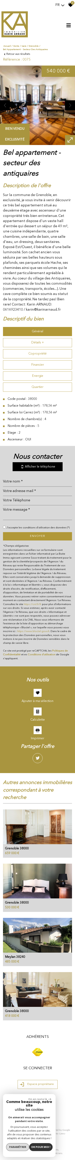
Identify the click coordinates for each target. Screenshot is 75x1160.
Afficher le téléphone (39, 467)
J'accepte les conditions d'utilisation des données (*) (38, 527)
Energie (37, 376)
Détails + (37, 342)
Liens (62, 1133)
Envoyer (37, 536)
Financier (37, 364)
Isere (24, 46)
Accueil (7, 46)
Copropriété (37, 353)
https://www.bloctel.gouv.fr (33, 631)
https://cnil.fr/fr (32, 604)
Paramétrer (17, 1147)
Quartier (37, 387)
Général (37, 331)
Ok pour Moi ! (40, 1147)
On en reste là (37, 1099)
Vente (16, 46)
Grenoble (34, 46)
